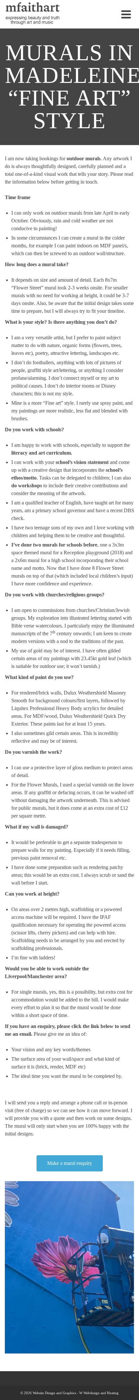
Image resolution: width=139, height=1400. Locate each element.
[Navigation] (126, 14)
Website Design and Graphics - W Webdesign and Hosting (76, 1393)
